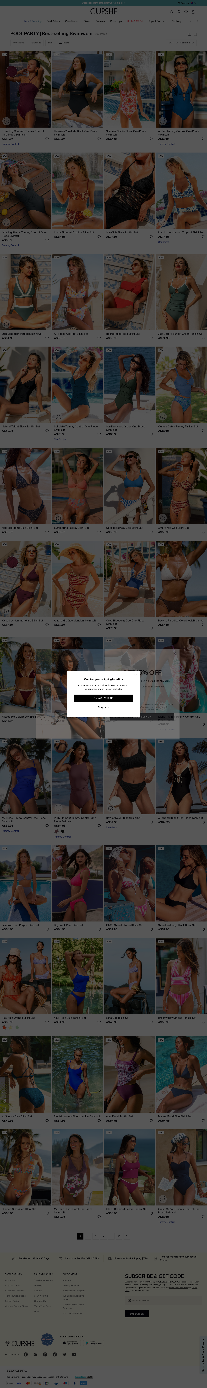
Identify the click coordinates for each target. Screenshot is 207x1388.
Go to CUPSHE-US (103, 698)
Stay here (103, 707)
